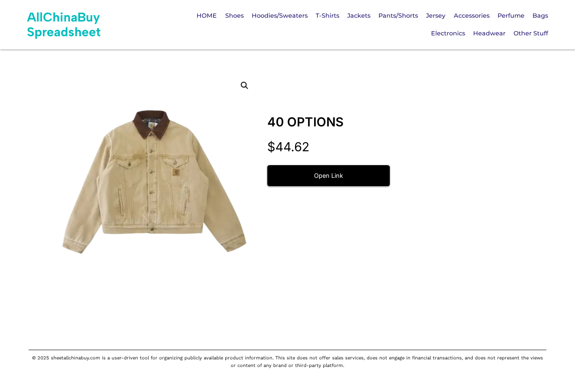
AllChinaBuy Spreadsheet (64, 24)
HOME (207, 15)
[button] (244, 85)
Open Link (328, 175)
